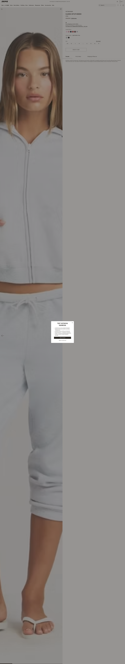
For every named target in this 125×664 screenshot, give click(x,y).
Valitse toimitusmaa (62, 340)
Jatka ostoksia (62, 337)
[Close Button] (72, 322)
